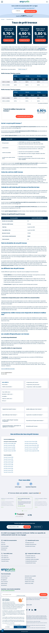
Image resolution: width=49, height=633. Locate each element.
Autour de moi (37, 527)
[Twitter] (29, 610)
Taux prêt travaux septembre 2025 (31, 450)
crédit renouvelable (37, 386)
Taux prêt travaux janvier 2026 (30, 443)
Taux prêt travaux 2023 (8, 457)
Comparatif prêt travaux (30, 563)
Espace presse (4, 583)
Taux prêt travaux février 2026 (30, 441)
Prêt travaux (4, 384)
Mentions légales (28, 578)
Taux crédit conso (6, 392)
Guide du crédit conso (7, 398)
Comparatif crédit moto (30, 557)
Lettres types (18, 487)
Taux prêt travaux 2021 (8, 459)
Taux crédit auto (4, 555)
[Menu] (2, 2)
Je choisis (7, 627)
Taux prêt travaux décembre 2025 (31, 445)
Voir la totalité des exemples (8, 368)
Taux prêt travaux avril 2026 (9, 449)
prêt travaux (41, 48)
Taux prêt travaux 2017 (8, 466)
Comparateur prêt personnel (32, 384)
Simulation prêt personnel (30, 544)
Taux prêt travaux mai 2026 (9, 447)
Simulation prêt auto (29, 542)
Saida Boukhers (8, 372)
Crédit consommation (7, 386)
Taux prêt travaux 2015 (8, 470)
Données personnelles (29, 579)
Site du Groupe (4, 578)
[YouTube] (35, 610)
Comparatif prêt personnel (31, 561)
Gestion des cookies (29, 583)
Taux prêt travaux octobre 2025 (31, 449)
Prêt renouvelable (5, 546)
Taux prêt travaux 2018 (8, 464)
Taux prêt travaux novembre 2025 (31, 447)
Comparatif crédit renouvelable (32, 559)
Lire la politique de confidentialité (8, 623)
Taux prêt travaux (5, 561)
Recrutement (4, 585)
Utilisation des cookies (29, 581)
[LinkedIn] (32, 610)
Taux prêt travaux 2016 (8, 468)
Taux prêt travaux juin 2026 (9, 445)
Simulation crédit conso (7, 394)
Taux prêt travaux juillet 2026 (10, 443)
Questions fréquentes (31, 487)
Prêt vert (4, 400)
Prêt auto (3, 542)
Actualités (4, 396)
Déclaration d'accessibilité (30, 576)
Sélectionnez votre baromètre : (8, 69)
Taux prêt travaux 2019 (8, 462)
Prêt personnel (4, 548)
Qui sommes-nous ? (5, 576)
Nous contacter (4, 581)
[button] (2, 630)
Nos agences (4, 579)
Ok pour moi (20, 627)
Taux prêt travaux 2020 (8, 461)
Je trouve (27, 527)
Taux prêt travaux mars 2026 (10, 450)
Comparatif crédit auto (30, 555)
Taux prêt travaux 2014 (8, 472)
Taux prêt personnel (5, 559)
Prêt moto (3, 544)
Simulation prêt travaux (30, 546)
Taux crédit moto (4, 557)
